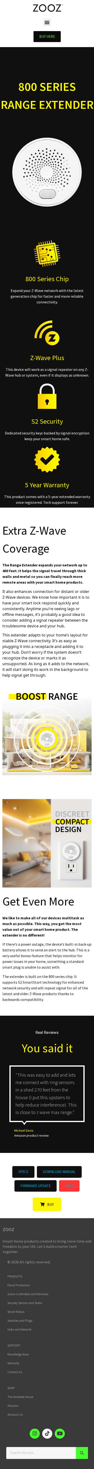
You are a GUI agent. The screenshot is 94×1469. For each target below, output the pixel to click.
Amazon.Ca (15, 1415)
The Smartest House (20, 1397)
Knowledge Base (18, 1354)
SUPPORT (13, 1345)
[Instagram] (35, 1434)
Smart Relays (15, 1312)
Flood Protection (18, 1285)
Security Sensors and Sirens (24, 1303)
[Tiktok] (47, 1434)
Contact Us (14, 1372)
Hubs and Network (19, 1329)
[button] (47, 22)
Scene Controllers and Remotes (27, 1294)
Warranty (13, 1363)
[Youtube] (60, 1434)
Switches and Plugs (19, 1321)
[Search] (82, 1453)
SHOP (11, 1388)
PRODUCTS (14, 1276)
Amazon (13, 1406)
